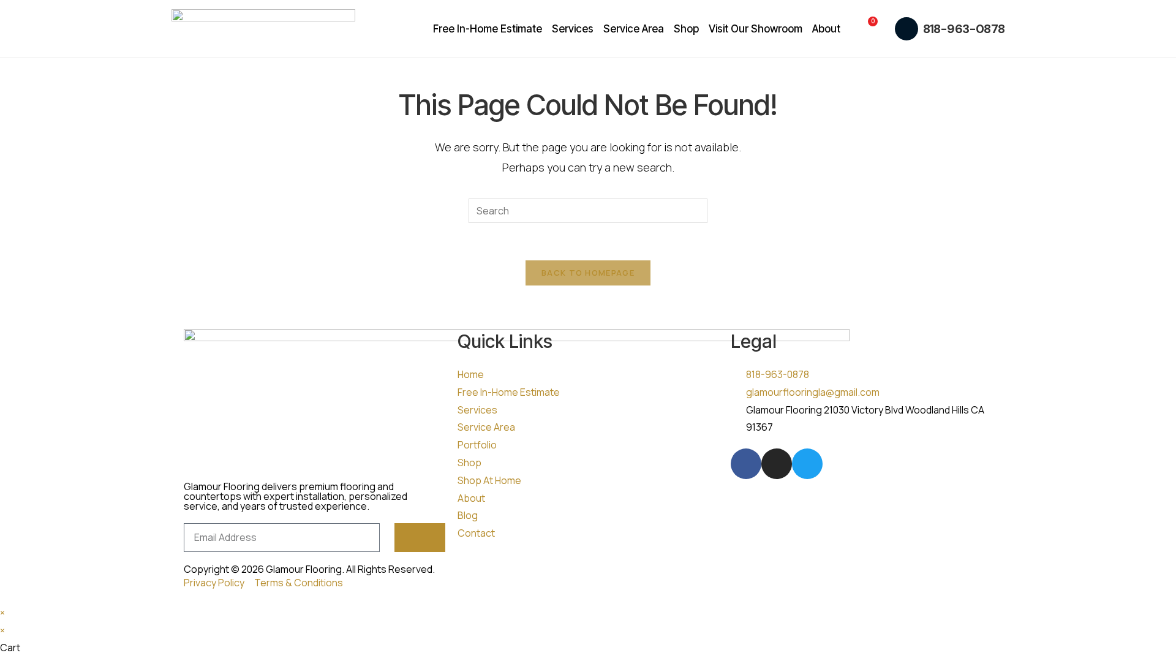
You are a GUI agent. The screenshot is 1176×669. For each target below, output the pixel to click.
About (826, 29)
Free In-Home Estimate (487, 29)
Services (573, 29)
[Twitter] (807, 463)
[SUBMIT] (419, 537)
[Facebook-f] (746, 463)
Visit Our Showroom (755, 29)
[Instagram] (776, 463)
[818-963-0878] (906, 28)
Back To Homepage (588, 272)
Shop (686, 29)
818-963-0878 (964, 29)
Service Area (633, 29)
